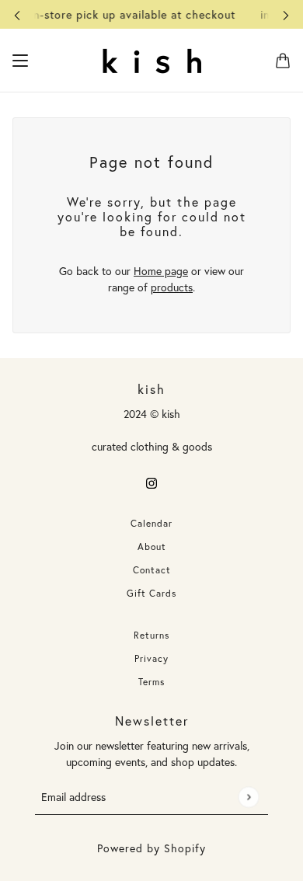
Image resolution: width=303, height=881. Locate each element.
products (172, 287)
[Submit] (248, 796)
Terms (151, 682)
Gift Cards (151, 593)
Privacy (151, 658)
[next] (286, 15)
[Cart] (283, 60)
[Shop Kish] (151, 60)
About (152, 546)
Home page (161, 270)
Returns (151, 635)
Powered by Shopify (151, 848)
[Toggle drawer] (20, 60)
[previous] (17, 15)
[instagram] (151, 481)
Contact (152, 570)
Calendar (151, 523)
